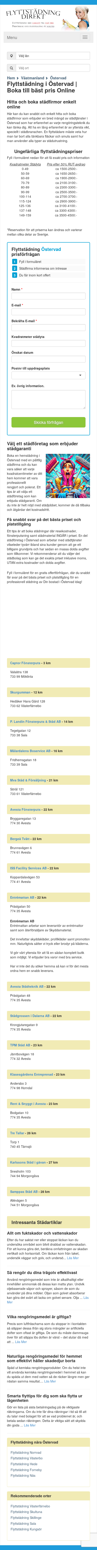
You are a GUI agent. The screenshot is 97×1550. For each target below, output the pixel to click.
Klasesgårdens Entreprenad (31, 1074)
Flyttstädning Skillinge (26, 1517)
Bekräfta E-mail (24, 321)
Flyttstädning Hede (24, 1464)
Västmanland (32, 77)
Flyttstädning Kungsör (26, 1529)
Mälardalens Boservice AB (30, 751)
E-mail (17, 305)
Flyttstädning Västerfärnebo (30, 1506)
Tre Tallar (17, 1133)
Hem (11, 77)
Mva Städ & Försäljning (28, 780)
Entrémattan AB (22, 897)
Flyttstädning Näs (23, 1475)
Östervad (58, 77)
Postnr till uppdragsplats (31, 368)
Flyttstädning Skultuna (26, 1511)
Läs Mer (73, 1258)
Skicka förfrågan (48, 422)
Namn (17, 289)
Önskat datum (22, 352)
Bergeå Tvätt (20, 838)
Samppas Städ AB (24, 1191)
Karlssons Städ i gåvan (28, 1162)
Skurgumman (20, 692)
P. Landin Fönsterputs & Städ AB (35, 721)
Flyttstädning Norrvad (26, 1452)
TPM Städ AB (20, 1045)
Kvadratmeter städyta (28, 336)
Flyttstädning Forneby (26, 1469)
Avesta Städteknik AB (27, 986)
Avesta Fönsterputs (25, 809)
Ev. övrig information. (28, 386)
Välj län (24, 55)
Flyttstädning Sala (23, 1523)
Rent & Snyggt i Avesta (28, 1103)
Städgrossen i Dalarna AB (30, 1015)
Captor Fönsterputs (25, 663)
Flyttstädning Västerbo (27, 1458)
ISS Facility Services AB (28, 868)
